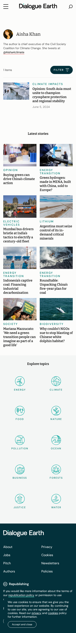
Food (20, 419)
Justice (20, 507)
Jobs (6, 555)
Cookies (47, 555)
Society (10, 324)
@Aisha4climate (13, 52)
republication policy (21, 595)
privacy (36, 613)
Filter (59, 70)
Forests (56, 477)
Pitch (7, 563)
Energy (20, 389)
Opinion (10, 170)
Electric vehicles (11, 223)
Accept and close (22, 624)
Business (20, 477)
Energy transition (50, 171)
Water (56, 507)
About (7, 547)
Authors (9, 571)
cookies (53, 613)
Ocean (56, 448)
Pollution (19, 448)
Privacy (46, 547)
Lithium (47, 221)
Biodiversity (52, 324)
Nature (56, 419)
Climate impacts (47, 84)
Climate (56, 389)
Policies (47, 571)
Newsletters (50, 563)
